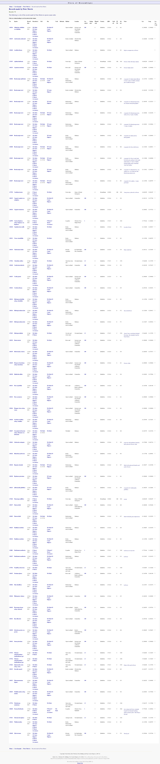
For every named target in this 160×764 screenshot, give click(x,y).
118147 (11, 431)
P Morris (35, 33)
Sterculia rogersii (18, 669)
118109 (11, 135)
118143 (11, 607)
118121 (11, 238)
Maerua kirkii (17, 505)
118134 (11, 249)
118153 (11, 276)
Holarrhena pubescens (19, 453)
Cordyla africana (18, 288)
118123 (11, 669)
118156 (11, 27)
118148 (11, 265)
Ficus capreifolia (18, 385)
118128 (11, 419)
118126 (11, 453)
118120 (11, 227)
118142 (11, 288)
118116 (11, 310)
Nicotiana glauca (18, 573)
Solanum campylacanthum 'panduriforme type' (19, 654)
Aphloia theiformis (18, 61)
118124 (11, 539)
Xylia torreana (17, 733)
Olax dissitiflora (18, 585)
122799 (11, 221)
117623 (11, 333)
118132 (11, 397)
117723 (11, 653)
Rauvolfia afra (17, 619)
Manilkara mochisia (19, 527)
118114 (11, 299)
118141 (11, 641)
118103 (11, 516)
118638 (11, 709)
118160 (11, 50)
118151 (11, 680)
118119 (11, 39)
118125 (11, 527)
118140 (11, 733)
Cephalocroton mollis (19, 227)
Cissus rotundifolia (18, 238)
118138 (11, 374)
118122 (11, 722)
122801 (11, 550)
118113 (11, 487)
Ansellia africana (18, 50)
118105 (11, 158)
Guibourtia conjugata (19, 442)
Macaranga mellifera (19, 499)
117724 (11, 659)
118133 (11, 67)
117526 (11, 261)
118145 (11, 692)
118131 (11, 385)
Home (10, 6)
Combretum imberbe (19, 265)
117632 (11, 665)
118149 (11, 363)
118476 (11, 113)
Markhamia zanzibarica (19, 550)
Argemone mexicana (19, 67)
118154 (11, 340)
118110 (11, 124)
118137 (11, 505)
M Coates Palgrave (50, 29)
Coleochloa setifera (18, 261)
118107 (11, 181)
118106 (11, 169)
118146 (11, 408)
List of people (17, 6)
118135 (11, 198)
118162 (11, 442)
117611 (11, 717)
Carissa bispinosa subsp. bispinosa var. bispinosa (19, 222)
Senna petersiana (18, 641)
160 (85, 27)
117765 (11, 567)
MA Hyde (35, 27)
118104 (11, 79)
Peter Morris (26, 6)
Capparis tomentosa (19, 209)
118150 (11, 630)
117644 (11, 499)
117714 (11, 703)
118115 (11, 322)
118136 (11, 209)
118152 (11, 619)
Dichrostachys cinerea (19, 351)
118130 (11, 476)
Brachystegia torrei (18, 90)
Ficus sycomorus (18, 397)
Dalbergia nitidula (18, 333)
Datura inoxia (17, 340)
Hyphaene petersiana (19, 476)
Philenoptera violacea (19, 596)
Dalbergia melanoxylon (19, 310)
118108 (11, 147)
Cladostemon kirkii (18, 249)
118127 (11, 556)
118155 (11, 573)
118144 (11, 596)
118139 (11, 351)
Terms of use (80, 763)
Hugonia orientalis (18, 465)
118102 (11, 585)
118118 (11, 465)
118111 (11, 101)
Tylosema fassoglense (19, 717)
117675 (11, 61)
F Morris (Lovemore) (49, 222)
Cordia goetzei (17, 276)
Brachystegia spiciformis (20, 79)
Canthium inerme (18, 192)
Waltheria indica (18, 722)
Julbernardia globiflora (19, 487)
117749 (11, 192)
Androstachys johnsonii (20, 39)
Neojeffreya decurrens (19, 567)
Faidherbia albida (18, 374)
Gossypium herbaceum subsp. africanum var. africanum (19, 432)
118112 (11, 90)
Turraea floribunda (18, 709)
